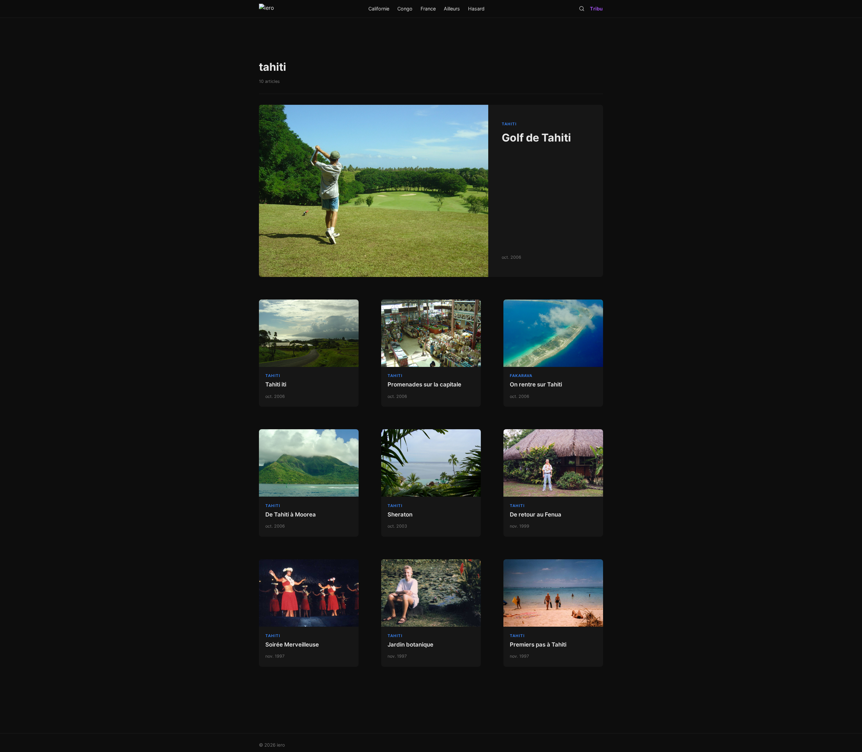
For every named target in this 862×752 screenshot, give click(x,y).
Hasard (476, 8)
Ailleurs (452, 8)
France (428, 8)
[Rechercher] (582, 8)
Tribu (596, 8)
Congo (404, 8)
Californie (378, 8)
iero (281, 745)
